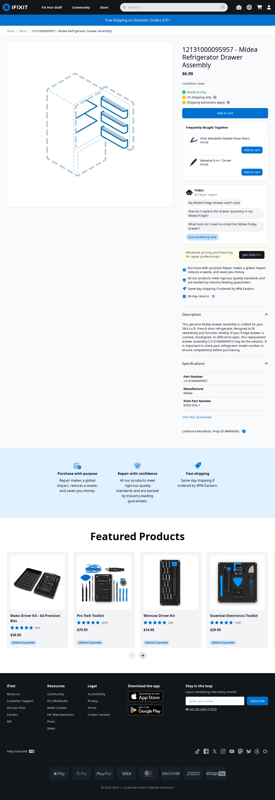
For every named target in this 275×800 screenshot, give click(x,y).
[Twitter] (214, 751)
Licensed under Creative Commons (149, 787)
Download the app (144, 686)
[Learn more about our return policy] (213, 296)
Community (55, 694)
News (51, 728)
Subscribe (257, 701)
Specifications (193, 363)
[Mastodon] (240, 751)
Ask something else (202, 237)
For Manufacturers (60, 715)
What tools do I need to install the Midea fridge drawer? (222, 226)
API (9, 721)
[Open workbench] (239, 7)
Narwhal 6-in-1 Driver (215, 160)
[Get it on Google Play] (145, 710)
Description (191, 314)
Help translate (17, 751)
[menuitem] (52, 7)
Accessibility (96, 694)
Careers (12, 715)
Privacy (93, 701)
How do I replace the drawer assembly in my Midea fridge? (220, 213)
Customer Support (20, 701)
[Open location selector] (249, 7)
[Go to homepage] (17, 7)
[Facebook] (206, 751)
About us (13, 694)
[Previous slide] (132, 655)
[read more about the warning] (244, 431)
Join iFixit (252, 255)
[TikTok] (197, 751)
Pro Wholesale (57, 701)
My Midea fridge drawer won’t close (214, 203)
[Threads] (257, 751)
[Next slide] (143, 655)
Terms (92, 708)
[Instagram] (223, 751)
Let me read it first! (203, 709)
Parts (22, 31)
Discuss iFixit (16, 708)
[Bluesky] (248, 751)
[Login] (269, 7)
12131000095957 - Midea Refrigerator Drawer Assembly (71, 31)
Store (10, 31)
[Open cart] (259, 7)
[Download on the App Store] (145, 696)
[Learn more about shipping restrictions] (215, 97)
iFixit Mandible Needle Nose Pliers (225, 138)
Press (51, 721)
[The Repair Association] (265, 751)
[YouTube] (231, 751)
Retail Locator (57, 708)
